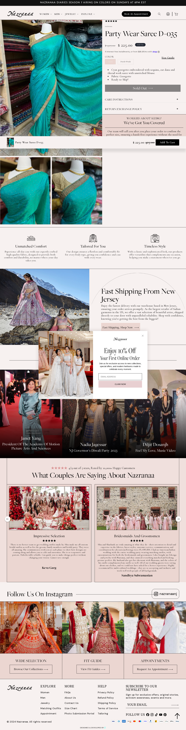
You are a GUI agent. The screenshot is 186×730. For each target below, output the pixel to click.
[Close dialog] (143, 336)
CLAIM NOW (120, 384)
